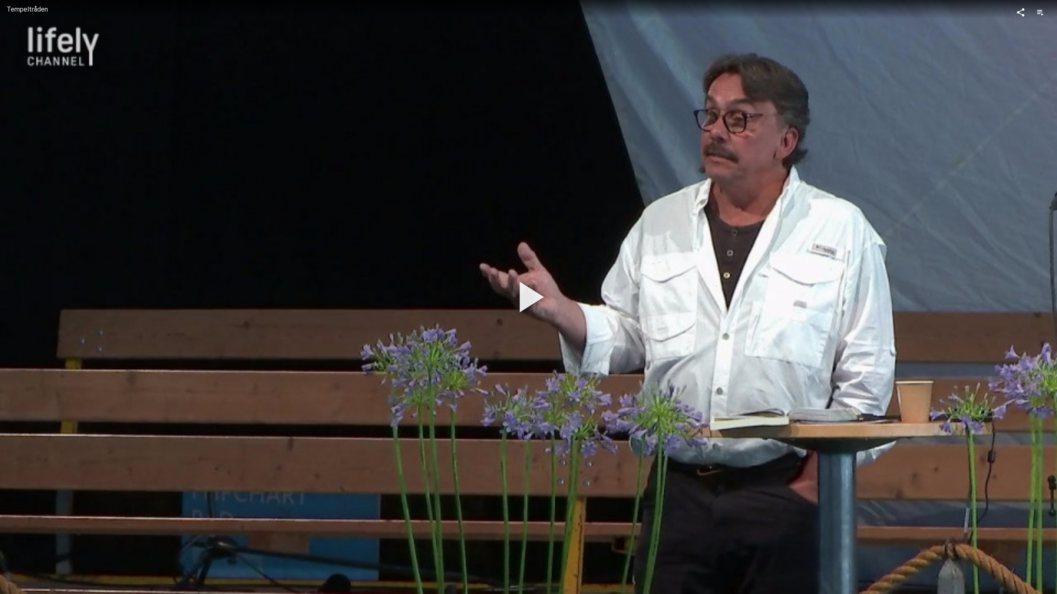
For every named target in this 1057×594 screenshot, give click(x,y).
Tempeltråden (27, 9)
